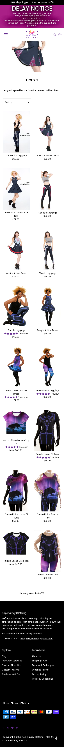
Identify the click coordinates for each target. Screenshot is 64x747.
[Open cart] (60, 34)
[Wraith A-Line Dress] (16, 249)
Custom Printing (10, 669)
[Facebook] (3, 728)
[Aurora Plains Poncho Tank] (47, 490)
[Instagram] (8, 728)
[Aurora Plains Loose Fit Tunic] (16, 490)
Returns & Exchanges (43, 665)
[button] (11, 333)
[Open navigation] (9, 35)
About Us (36, 656)
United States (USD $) (15, 703)
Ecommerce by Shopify (14, 740)
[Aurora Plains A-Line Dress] (16, 367)
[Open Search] (54, 34)
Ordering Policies (41, 669)
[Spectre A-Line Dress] (47, 132)
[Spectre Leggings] (47, 189)
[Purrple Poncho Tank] (47, 551)
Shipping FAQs (39, 660)
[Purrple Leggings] (16, 307)
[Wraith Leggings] (47, 249)
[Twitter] (12, 728)
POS (48, 737)
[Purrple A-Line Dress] (47, 307)
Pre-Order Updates (12, 660)
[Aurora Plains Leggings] (47, 367)
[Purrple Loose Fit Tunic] (47, 430)
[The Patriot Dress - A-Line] (16, 189)
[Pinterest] (16, 728)
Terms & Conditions (42, 678)
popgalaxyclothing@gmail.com (36, 638)
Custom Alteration (11, 665)
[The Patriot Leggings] (16, 132)
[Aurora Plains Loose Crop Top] (16, 423)
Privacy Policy (39, 674)
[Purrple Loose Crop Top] (16, 544)
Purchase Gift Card (12, 674)
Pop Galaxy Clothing (33, 737)
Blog (4, 656)
